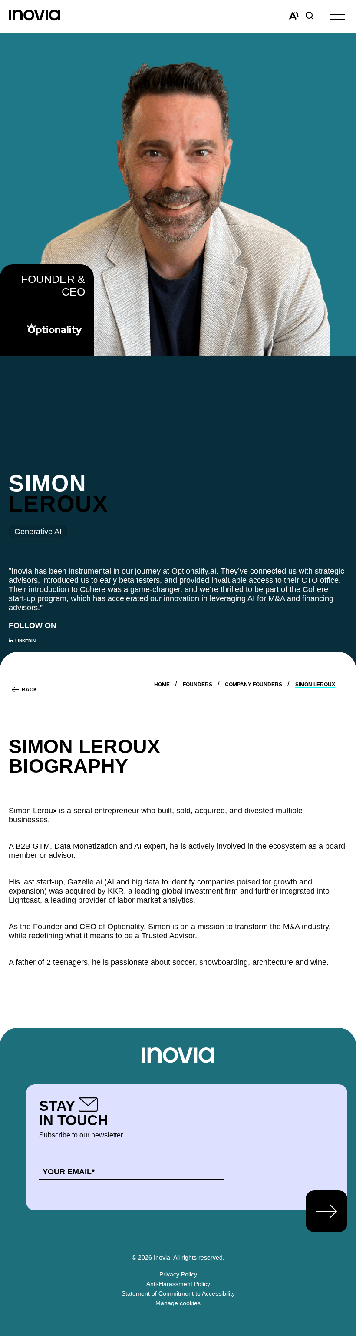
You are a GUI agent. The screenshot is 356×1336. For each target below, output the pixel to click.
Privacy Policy (178, 1274)
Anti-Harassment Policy (178, 1283)
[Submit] (326, 1211)
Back (29, 690)
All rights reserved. (198, 1257)
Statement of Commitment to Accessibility (178, 1293)
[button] (337, 16)
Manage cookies (178, 1302)
